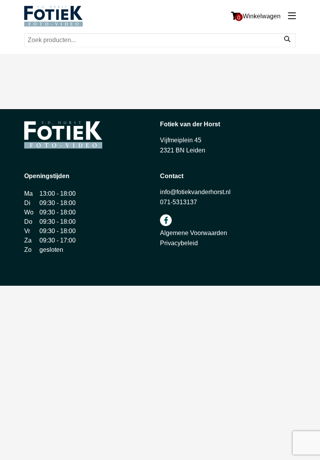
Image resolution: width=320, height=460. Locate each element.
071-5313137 (178, 202)
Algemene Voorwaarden (193, 233)
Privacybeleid (179, 243)
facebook (166, 220)
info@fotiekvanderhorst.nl (195, 192)
